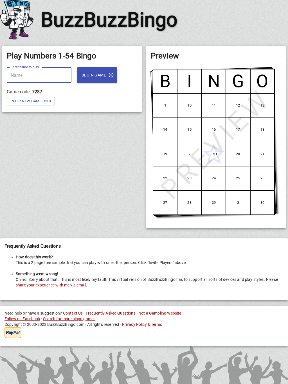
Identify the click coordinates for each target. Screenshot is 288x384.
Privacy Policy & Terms (142, 324)
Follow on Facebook (22, 319)
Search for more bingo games (69, 319)
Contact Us (73, 313)
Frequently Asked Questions (111, 313)
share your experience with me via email (51, 285)
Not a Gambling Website (159, 313)
